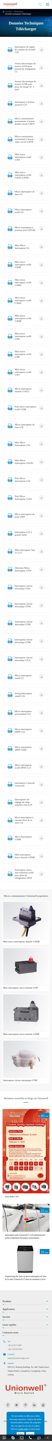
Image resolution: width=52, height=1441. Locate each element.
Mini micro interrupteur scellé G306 (23, 354)
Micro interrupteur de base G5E (24, 426)
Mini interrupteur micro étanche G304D (25, 856)
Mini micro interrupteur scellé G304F (23, 265)
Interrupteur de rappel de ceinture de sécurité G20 (25, 50)
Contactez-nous (10, 1332)
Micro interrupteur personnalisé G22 (23, 712)
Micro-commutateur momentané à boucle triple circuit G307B (24, 139)
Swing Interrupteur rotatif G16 (23, 694)
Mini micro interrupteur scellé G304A (23, 300)
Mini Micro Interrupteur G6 (22, 246)
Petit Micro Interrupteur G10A (23, 497)
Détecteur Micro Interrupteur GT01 (23, 569)
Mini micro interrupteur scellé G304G (23, 282)
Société (6, 1316)
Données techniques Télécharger (18, 14)
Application (9, 1309)
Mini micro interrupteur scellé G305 (23, 336)
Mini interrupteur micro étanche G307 (20, 987)
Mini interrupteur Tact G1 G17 (25, 551)
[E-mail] (21, 1438)
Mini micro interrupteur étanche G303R (21, 941)
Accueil (8, 11)
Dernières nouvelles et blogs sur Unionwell (26, 1098)
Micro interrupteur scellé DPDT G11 (23, 766)
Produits (7, 1301)
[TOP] (47, 1438)
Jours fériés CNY (12, 1197)
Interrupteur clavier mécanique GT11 (23, 658)
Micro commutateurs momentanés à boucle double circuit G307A (25, 121)
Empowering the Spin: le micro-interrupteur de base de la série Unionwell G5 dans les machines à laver (25, 1277)
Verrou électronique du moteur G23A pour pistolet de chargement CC (25, 67)
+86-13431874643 (15, 1349)
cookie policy (23, 1429)
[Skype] (13, 1438)
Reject (20, 1434)
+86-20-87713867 (15, 1345)
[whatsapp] (4, 1438)
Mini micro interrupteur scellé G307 (23, 372)
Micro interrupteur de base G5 (24, 193)
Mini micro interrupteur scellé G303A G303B (23, 175)
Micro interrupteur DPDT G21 (23, 730)
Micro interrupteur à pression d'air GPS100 (25, 228)
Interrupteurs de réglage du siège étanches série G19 (23, 802)
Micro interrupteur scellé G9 (23, 211)
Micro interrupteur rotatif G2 (23, 676)
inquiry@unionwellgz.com (18, 1358)
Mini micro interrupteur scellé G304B (23, 318)
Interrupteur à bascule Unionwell (25, 784)
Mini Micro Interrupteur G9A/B (24, 461)
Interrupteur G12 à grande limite (23, 533)
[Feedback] (39, 1438)
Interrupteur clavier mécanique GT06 (23, 623)
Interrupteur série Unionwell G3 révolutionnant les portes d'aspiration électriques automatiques (25, 1236)
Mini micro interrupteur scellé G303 (23, 157)
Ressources (18, 11)
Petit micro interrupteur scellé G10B (25, 408)
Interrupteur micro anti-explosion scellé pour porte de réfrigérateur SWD (24, 874)
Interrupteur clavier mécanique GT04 (23, 605)
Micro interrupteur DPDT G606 (23, 748)
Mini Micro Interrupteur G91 (22, 443)
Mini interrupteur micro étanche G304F (21, 1034)
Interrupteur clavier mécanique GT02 (23, 587)
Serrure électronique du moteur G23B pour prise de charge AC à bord (25, 85)
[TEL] (30, 1438)
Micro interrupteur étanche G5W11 (23, 390)
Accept (30, 1434)
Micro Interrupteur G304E (23, 838)
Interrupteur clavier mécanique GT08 (23, 641)
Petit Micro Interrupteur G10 (22, 479)
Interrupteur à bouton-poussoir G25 (25, 103)
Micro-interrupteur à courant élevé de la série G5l (24, 820)
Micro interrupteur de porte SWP (24, 515)
